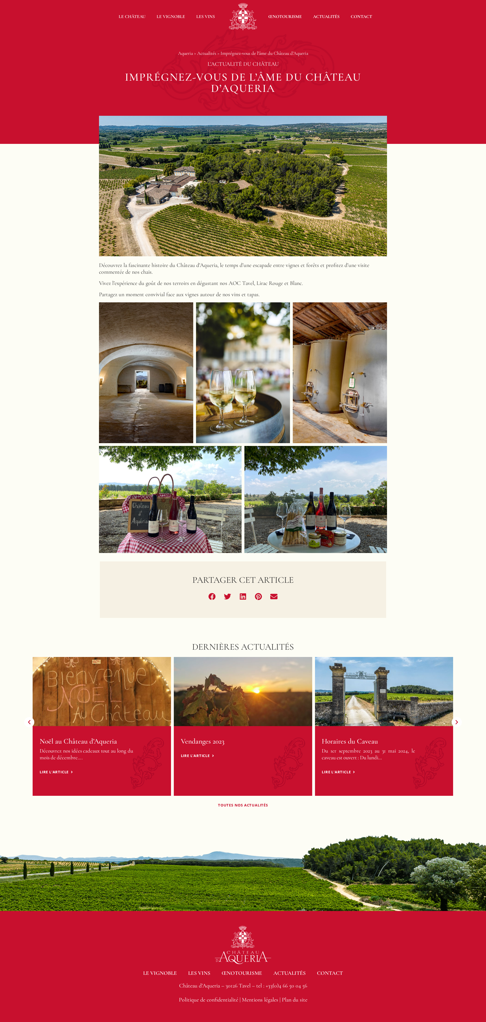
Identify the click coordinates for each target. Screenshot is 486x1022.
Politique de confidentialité (208, 999)
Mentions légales (260, 999)
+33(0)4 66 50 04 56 (286, 985)
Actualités (326, 16)
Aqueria (185, 53)
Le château (132, 16)
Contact (361, 16)
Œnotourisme (285, 16)
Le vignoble (171, 16)
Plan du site (294, 999)
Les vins (205, 16)
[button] (212, 596)
